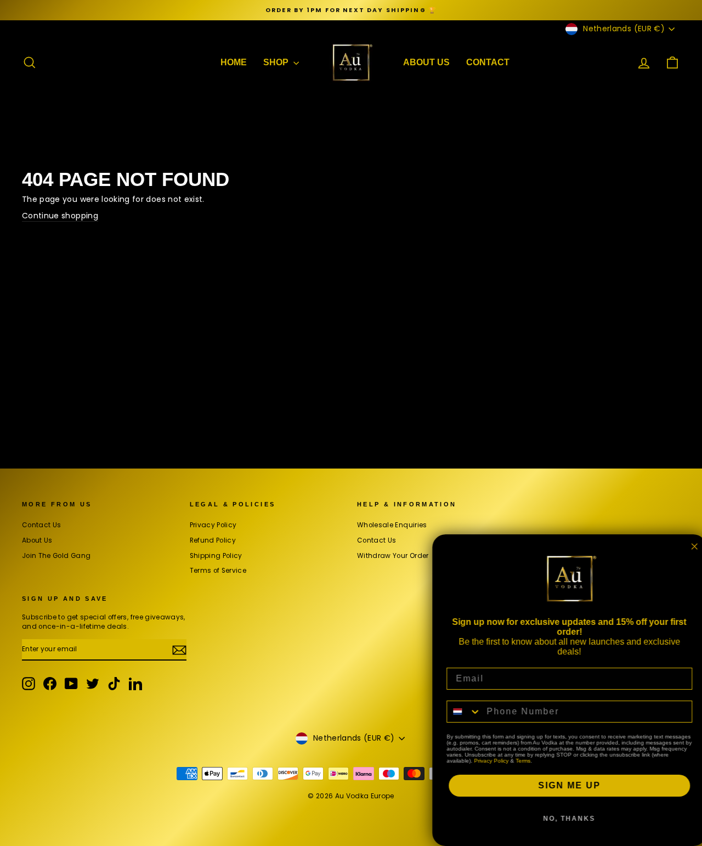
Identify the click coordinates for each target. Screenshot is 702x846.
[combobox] (460, 711)
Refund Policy (213, 540)
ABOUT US (426, 62)
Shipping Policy (216, 555)
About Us (37, 540)
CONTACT (487, 62)
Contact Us (41, 525)
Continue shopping (60, 216)
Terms (518, 761)
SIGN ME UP (565, 785)
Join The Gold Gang (56, 555)
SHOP (277, 62)
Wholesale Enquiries (392, 525)
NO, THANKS (565, 818)
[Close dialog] (690, 546)
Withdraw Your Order (393, 555)
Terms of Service (218, 570)
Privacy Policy (213, 525)
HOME (233, 62)
